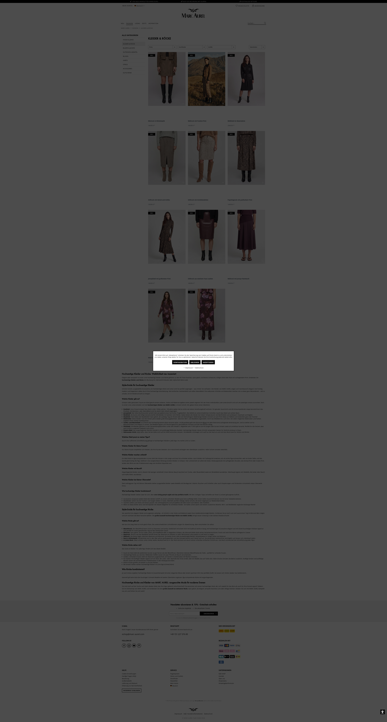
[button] (382, 712)
